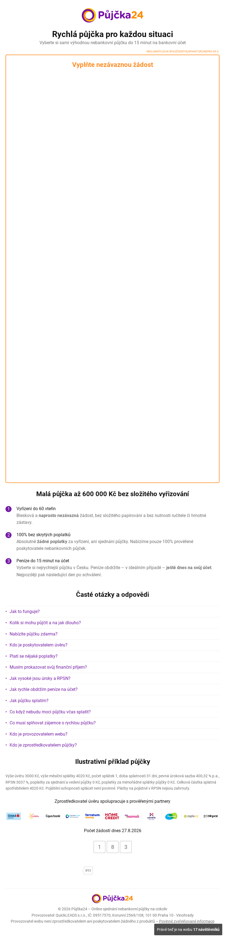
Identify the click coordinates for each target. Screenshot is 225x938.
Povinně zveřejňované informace (186, 921)
